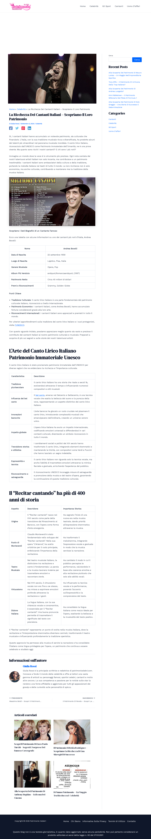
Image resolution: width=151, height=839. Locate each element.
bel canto (40, 395)
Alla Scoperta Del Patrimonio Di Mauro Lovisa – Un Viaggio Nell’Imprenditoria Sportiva (125, 75)
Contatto (131, 821)
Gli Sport (112, 127)
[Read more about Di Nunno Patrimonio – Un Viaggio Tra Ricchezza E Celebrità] (72, 774)
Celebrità (39, 124)
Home (66, 821)
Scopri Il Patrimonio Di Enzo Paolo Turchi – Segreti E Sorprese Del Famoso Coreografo (31, 747)
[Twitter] (17, 128)
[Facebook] (10, 128)
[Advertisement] (75, 29)
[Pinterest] (23, 128)
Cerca (111, 55)
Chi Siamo (75, 821)
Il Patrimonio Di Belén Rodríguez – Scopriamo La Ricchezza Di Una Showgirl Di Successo (70, 751)
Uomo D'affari (114, 131)
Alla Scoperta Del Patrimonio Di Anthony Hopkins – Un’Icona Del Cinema (29, 794)
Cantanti (112, 119)
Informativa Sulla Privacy (94, 821)
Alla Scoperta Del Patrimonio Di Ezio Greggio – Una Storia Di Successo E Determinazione (124, 104)
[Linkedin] (29, 128)
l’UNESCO (19, 325)
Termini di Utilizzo (116, 821)
